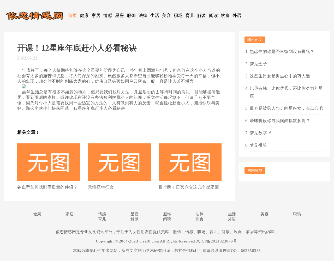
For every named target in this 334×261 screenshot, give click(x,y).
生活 (154, 15)
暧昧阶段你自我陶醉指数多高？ (280, 120)
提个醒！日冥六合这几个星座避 (189, 187)
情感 (107, 15)
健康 (84, 15)
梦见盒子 (258, 64)
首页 (72, 15)
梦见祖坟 (258, 145)
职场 (178, 15)
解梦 (201, 15)
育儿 (190, 15)
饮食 (225, 15)
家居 (96, 15)
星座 (119, 15)
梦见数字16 (260, 133)
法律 (143, 15)
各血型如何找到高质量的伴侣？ (47, 187)
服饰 (131, 15)
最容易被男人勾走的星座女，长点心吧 (286, 108)
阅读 (213, 15)
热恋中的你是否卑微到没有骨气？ (282, 51)
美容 (166, 15)
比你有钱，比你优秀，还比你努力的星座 (286, 92)
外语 (237, 15)
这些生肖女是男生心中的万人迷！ (282, 76)
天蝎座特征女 (101, 187)
